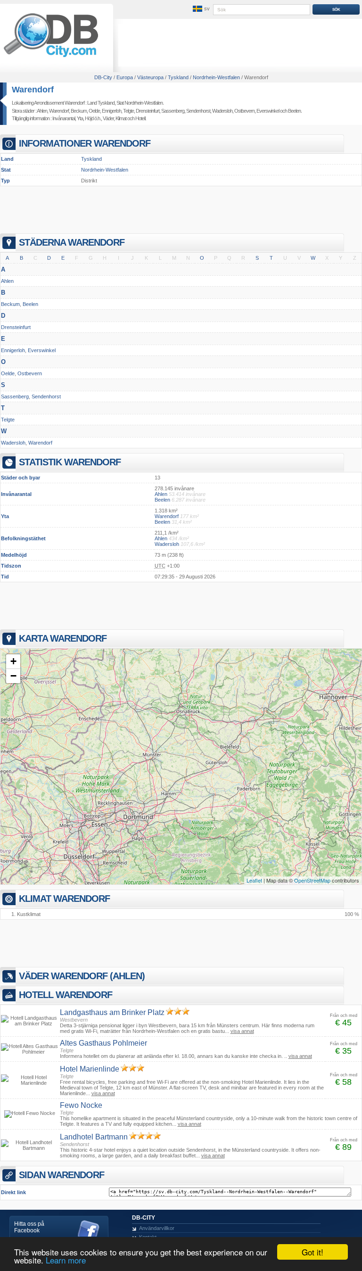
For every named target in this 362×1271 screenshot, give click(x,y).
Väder (108, 118)
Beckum (79, 111)
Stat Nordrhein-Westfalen (139, 103)
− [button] (13, 676)
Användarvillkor (156, 1228)
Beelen (294, 111)
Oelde (94, 111)
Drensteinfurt (147, 111)
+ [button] (13, 661)
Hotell (140, 118)
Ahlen (42, 111)
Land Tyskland (101, 103)
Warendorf (33, 89)
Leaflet (254, 880)
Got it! (312, 1252)
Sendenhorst (198, 111)
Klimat (120, 118)
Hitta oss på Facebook (29, 1227)
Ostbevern (244, 111)
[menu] (200, 9)
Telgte (128, 111)
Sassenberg (172, 111)
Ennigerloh (111, 111)
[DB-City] (51, 57)
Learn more (66, 1260)
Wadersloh (222, 111)
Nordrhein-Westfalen (104, 170)
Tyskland (91, 159)
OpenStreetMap (312, 880)
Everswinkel (267, 111)
